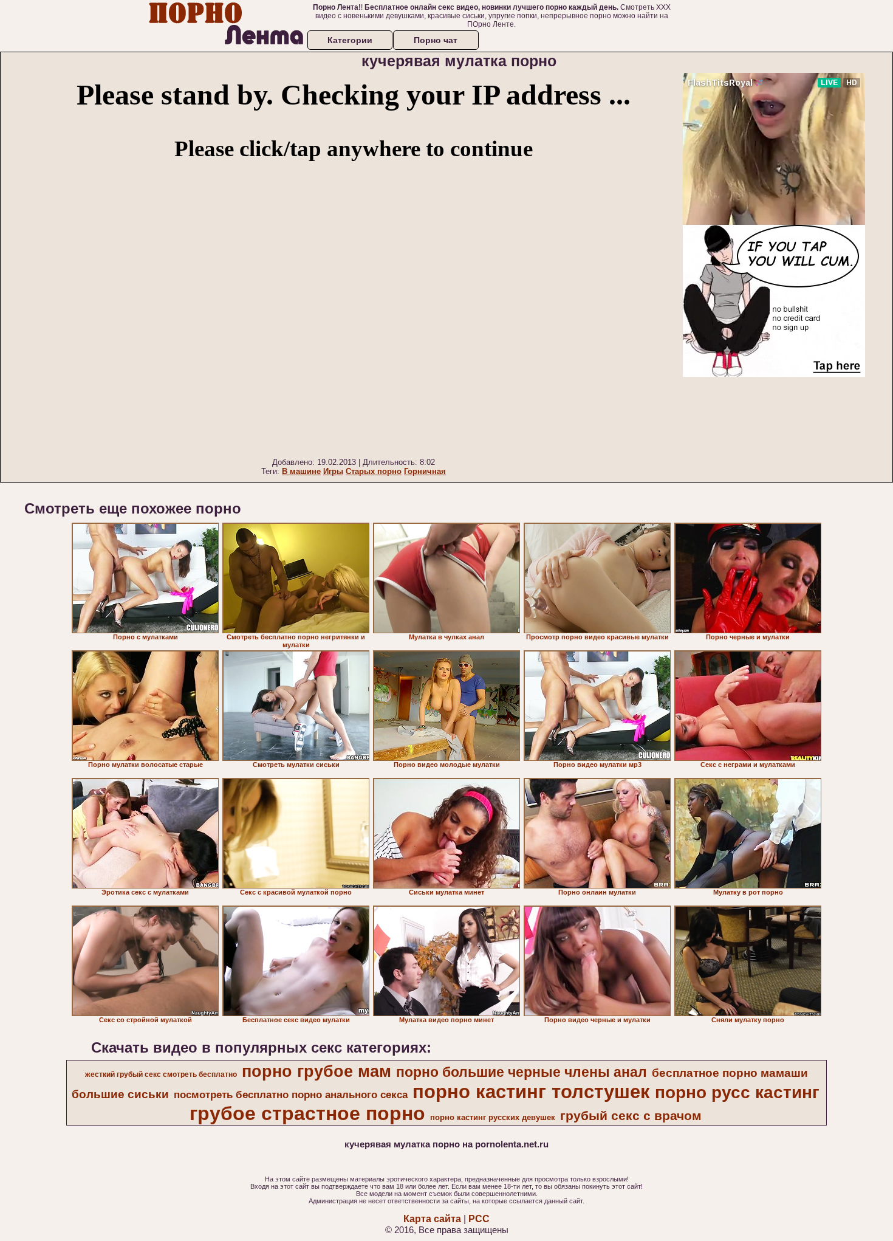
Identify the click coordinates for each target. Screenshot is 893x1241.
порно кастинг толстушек (531, 1091)
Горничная (425, 471)
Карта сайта (432, 1219)
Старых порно (374, 471)
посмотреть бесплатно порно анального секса (291, 1094)
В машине (301, 471)
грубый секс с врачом (631, 1116)
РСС (479, 1219)
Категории (349, 40)
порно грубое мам (316, 1071)
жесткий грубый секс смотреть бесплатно (161, 1074)
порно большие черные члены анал (521, 1072)
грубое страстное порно (307, 1113)
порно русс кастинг (737, 1092)
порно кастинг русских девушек (492, 1117)
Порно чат (435, 40)
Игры (333, 471)
